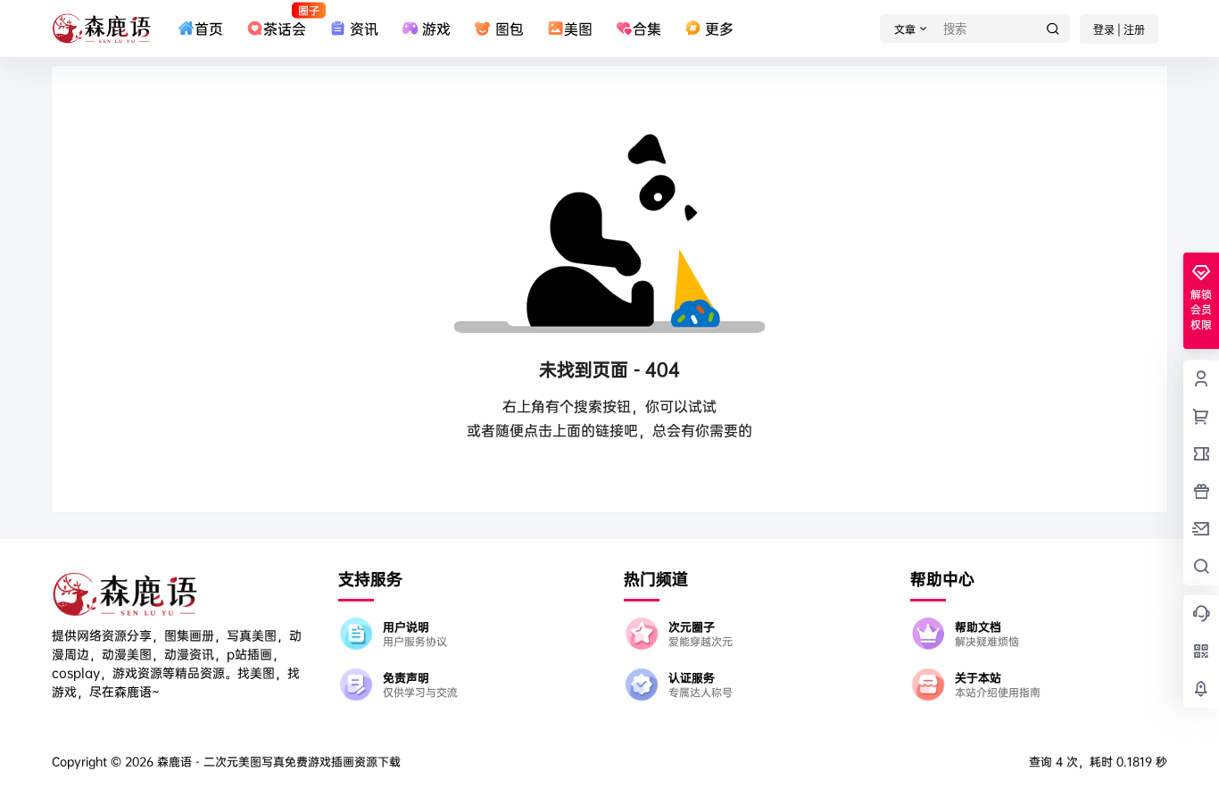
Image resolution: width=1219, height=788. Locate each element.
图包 (509, 28)
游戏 (436, 28)
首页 (209, 28)
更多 (719, 28)
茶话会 (284, 20)
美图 (578, 28)
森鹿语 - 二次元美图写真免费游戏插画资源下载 (277, 761)
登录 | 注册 (1119, 30)
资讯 (364, 28)
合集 (647, 28)
